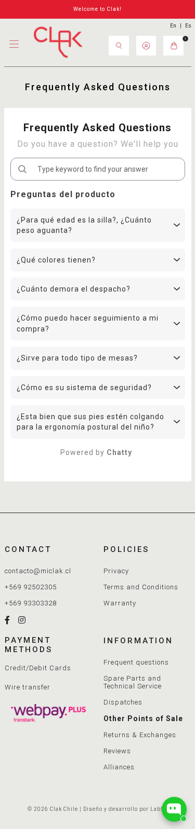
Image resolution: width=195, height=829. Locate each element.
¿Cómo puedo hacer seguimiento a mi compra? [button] (88, 323)
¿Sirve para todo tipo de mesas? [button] (77, 358)
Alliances (119, 767)
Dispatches (122, 702)
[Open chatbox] (174, 809)
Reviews (117, 751)
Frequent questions (136, 662)
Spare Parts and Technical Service (132, 682)
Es (188, 26)
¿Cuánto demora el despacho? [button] (74, 289)
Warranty (119, 603)
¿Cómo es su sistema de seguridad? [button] (84, 387)
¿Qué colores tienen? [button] (56, 260)
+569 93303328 (31, 603)
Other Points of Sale (143, 718)
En (173, 26)
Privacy (116, 571)
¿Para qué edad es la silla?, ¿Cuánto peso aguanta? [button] (84, 225)
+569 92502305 (31, 587)
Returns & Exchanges (139, 735)
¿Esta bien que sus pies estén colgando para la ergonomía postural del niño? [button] (90, 421)
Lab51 (159, 809)
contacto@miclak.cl (38, 571)
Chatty (119, 452)
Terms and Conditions (140, 587)
